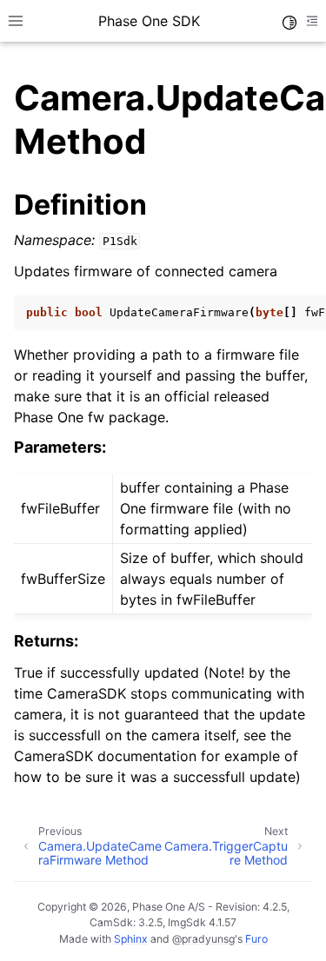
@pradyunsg (203, 938)
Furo (256, 938)
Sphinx (131, 938)
